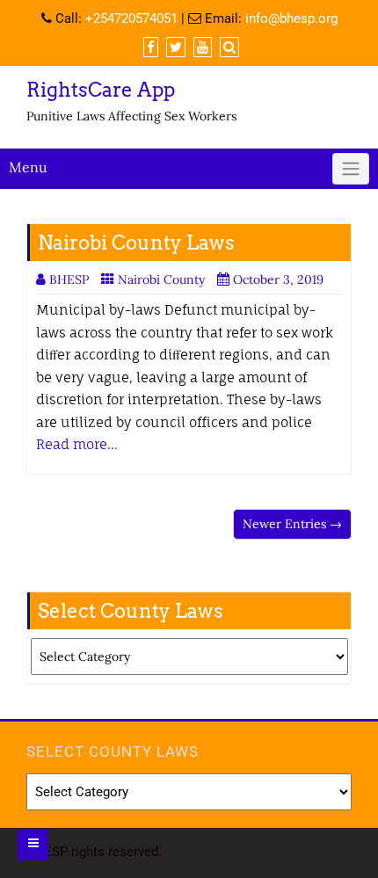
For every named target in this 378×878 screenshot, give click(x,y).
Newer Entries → (292, 524)
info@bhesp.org (291, 18)
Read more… (77, 444)
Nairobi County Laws (136, 242)
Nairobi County (161, 279)
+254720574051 (131, 18)
